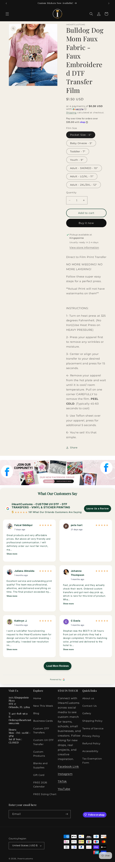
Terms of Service (92, 728)
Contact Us (89, 705)
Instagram (65, 774)
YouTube (64, 789)
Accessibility (90, 751)
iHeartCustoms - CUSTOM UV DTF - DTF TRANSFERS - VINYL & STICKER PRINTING (41, 506)
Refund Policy (91, 743)
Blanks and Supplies (40, 765)
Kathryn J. (20, 620)
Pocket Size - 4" (80, 134)
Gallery (86, 713)
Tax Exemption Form (92, 760)
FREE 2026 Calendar (40, 784)
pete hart (77, 525)
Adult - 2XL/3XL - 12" (83, 184)
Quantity (71, 192)
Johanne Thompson (77, 572)
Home (37, 698)
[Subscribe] (67, 814)
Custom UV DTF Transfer (43, 742)
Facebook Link (68, 766)
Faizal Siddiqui (23, 525)
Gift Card (38, 774)
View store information (84, 247)
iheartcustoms (25, 858)
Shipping (71, 112)
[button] (7, 14)
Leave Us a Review (97, 508)
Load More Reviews (57, 666)
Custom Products (39, 753)
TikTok (62, 781)
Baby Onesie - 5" (81, 143)
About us (88, 698)
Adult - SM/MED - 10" (84, 168)
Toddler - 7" (78, 151)
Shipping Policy (92, 720)
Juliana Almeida (24, 570)
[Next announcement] (108, 3)
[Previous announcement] (6, 3)
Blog (36, 713)
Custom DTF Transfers (41, 730)
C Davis (75, 620)
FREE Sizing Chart (45, 794)
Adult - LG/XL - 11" (82, 176)
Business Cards (43, 720)
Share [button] (73, 447)
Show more (12, 554)
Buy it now (86, 223)
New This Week (43, 705)
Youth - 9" (77, 159)
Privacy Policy (91, 735)
